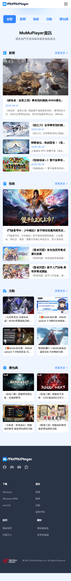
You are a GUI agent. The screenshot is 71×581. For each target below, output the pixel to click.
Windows (7, 492)
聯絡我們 (7, 528)
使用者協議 (43, 534)
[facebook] (5, 467)
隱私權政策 (43, 528)
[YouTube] (19, 467)
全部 (10, 19)
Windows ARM (10, 498)
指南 (36, 19)
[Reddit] (26, 467)
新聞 (23, 19)
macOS (6, 505)
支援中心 (7, 534)
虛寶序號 (40, 511)
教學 (38, 498)
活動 (49, 19)
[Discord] (12, 467)
